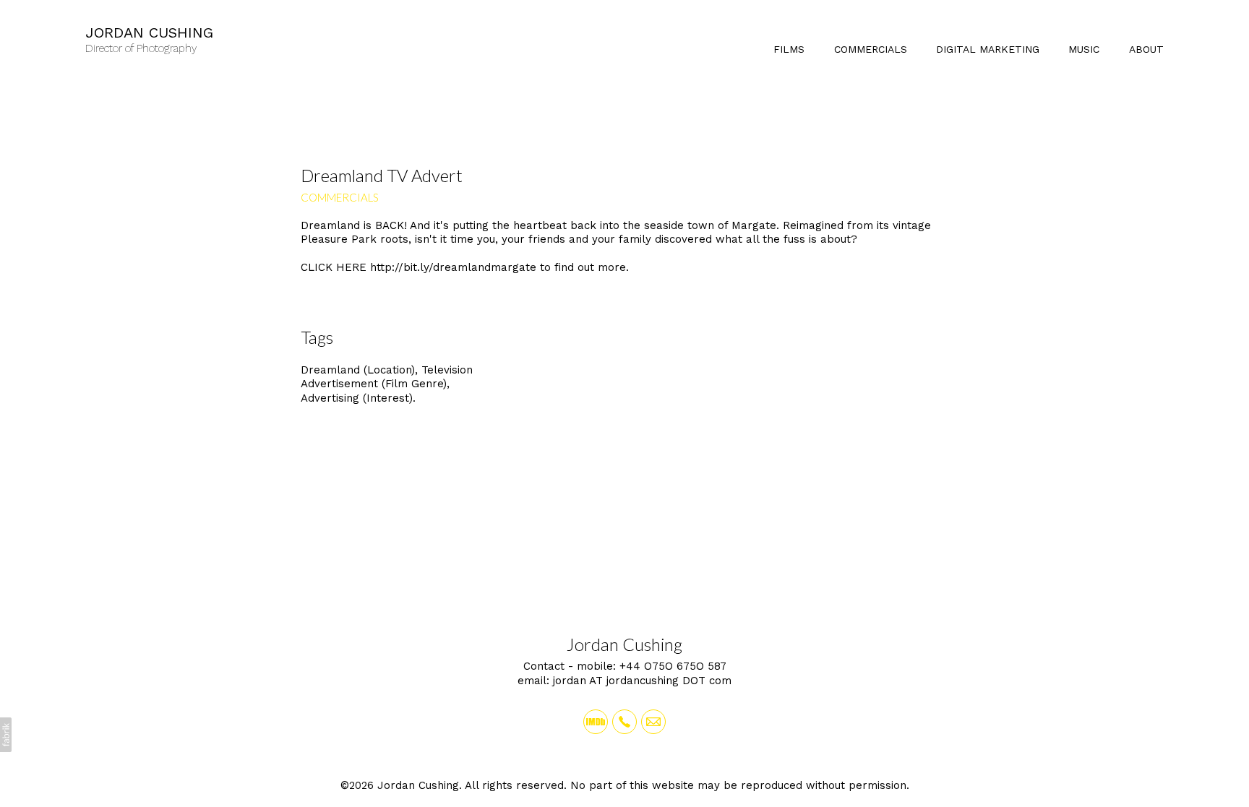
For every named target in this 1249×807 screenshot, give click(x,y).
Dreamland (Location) (358, 369)
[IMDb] (595, 721)
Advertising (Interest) (357, 398)
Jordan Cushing (624, 644)
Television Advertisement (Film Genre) (387, 377)
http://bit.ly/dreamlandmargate (453, 267)
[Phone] (624, 721)
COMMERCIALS (870, 49)
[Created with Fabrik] (6, 734)
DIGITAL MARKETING (987, 49)
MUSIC (1083, 49)
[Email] (653, 721)
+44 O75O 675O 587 (672, 666)
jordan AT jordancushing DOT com (642, 680)
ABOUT (1146, 49)
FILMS (788, 49)
